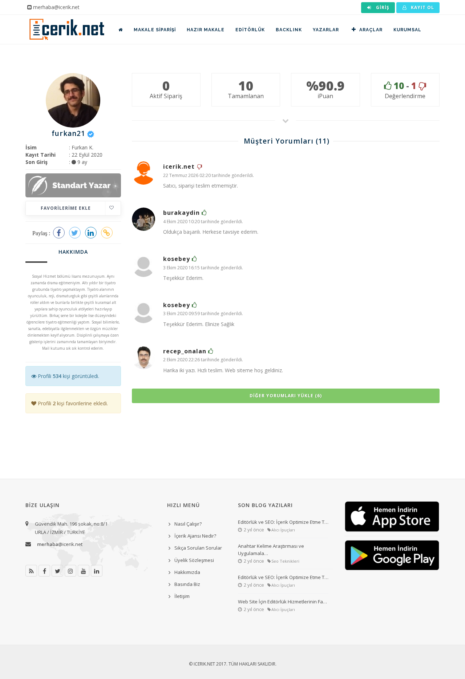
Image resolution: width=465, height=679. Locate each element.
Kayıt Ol (421, 7)
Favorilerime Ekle (66, 208)
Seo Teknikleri (285, 561)
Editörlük (250, 29)
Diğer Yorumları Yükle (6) (286, 396)
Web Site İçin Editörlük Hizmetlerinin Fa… (282, 601)
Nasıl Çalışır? (188, 524)
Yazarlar (326, 29)
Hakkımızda (187, 572)
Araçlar (371, 29)
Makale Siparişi (155, 29)
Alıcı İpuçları (283, 530)
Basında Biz (187, 584)
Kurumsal (407, 29)
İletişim (182, 596)
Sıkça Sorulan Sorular (198, 548)
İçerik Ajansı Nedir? (195, 536)
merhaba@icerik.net (56, 7)
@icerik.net (59, 544)
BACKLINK (289, 29)
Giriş (382, 7)
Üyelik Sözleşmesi (194, 560)
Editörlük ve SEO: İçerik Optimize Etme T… (283, 522)
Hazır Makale (206, 29)
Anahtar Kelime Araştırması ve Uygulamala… (271, 550)
